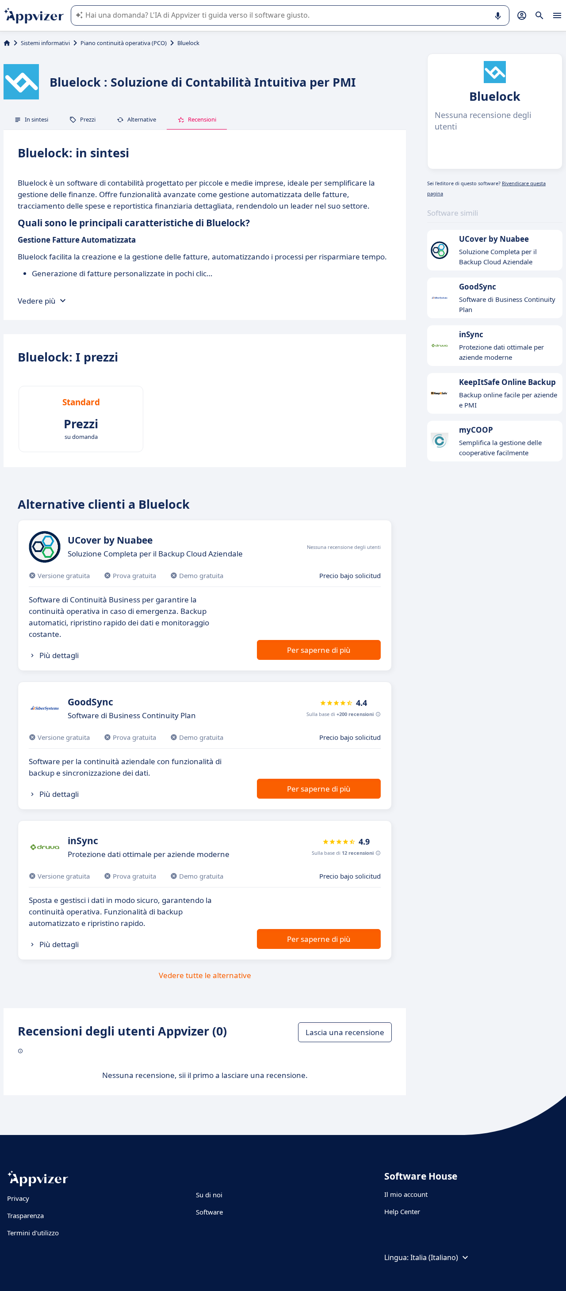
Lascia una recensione (345, 1032)
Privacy (18, 1198)
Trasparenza (25, 1215)
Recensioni (202, 119)
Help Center (402, 1211)
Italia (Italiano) (434, 1257)
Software (209, 1211)
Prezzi (88, 119)
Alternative (141, 119)
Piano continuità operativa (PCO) (123, 43)
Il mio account (406, 1194)
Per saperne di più (319, 650)
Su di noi (209, 1194)
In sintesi (36, 119)
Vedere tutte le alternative (205, 975)
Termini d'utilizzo (33, 1232)
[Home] (7, 43)
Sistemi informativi (45, 43)
